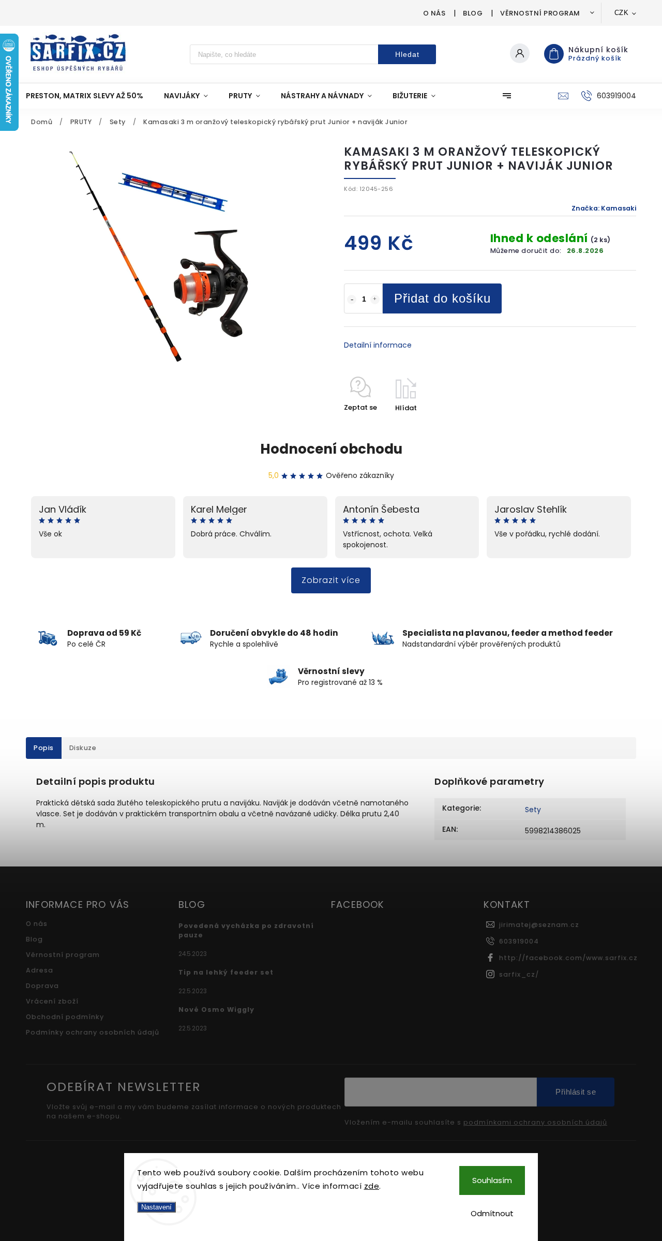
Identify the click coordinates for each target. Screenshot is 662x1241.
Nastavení (156, 1207)
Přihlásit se (575, 1091)
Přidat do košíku (442, 298)
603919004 (519, 941)
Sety (533, 809)
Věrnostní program (540, 13)
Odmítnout (492, 1213)
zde (372, 1185)
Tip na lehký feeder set (226, 972)
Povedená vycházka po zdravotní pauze (246, 930)
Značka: (603, 208)
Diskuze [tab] (83, 747)
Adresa (39, 970)
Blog (473, 13)
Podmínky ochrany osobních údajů (92, 1032)
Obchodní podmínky (65, 1016)
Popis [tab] (44, 747)
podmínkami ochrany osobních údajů (535, 1122)
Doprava (42, 985)
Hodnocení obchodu (331, 449)
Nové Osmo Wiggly (216, 1009)
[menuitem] (90, 96)
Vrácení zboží (52, 1001)
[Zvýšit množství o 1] (375, 299)
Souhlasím (492, 1180)
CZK (621, 13)
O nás (434, 13)
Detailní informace (378, 345)
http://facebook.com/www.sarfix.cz (568, 957)
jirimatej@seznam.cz (539, 924)
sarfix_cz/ (519, 974)
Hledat (407, 54)
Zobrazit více (331, 580)
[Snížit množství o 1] (351, 299)
